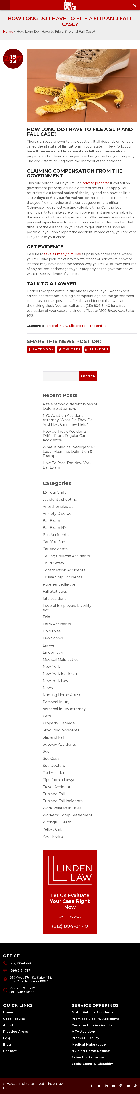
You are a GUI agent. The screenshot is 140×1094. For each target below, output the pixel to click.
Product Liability (85, 1038)
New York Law (55, 680)
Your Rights (53, 836)
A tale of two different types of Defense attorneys (70, 406)
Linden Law (53, 652)
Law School (53, 638)
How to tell (52, 631)
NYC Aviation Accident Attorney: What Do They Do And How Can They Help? (68, 419)
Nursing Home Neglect (91, 1051)
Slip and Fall (78, 326)
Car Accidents (55, 549)
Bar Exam (51, 520)
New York (51, 666)
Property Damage (59, 723)
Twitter (72, 349)
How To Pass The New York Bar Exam (67, 465)
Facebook (43, 349)
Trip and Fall (99, 326)
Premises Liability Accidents (96, 1019)
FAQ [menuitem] (6, 1038)
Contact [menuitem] (10, 1051)
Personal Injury (55, 326)
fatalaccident (54, 598)
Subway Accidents (59, 744)
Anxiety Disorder (58, 513)
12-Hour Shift (54, 492)
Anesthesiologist (58, 506)
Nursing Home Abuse (62, 695)
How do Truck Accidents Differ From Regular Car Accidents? (65, 435)
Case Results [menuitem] (14, 1019)
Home (8, 32)
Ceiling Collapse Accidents (66, 556)
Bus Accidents (56, 535)
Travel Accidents (57, 787)
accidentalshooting (60, 499)
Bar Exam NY (54, 527)
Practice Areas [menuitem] (15, 1031)
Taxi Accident (55, 772)
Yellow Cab (52, 829)
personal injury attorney (64, 709)
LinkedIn (99, 349)
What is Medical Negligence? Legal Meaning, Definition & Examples (69, 451)
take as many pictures (62, 254)
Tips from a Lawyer (60, 780)
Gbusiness (120, 1085)
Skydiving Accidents (61, 730)
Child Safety (53, 563)
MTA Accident (84, 1031)
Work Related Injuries (62, 808)
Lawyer (49, 645)
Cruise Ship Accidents (62, 577)
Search (88, 376)
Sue (46, 751)
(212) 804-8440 (70, 926)
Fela (46, 617)
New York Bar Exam (60, 673)
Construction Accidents (64, 570)
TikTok (135, 1085)
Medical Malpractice (61, 659)
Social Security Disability (92, 1064)
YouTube (128, 1085)
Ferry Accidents (57, 624)
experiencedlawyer (60, 584)
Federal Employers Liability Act (67, 607)
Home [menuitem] (8, 1012)
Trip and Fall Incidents (63, 801)
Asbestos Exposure (88, 1057)
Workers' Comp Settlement (67, 815)
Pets (47, 716)
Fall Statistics (55, 591)
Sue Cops (51, 758)
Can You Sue (54, 542)
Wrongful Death (57, 822)
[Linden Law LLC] (70, 5)
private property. (96, 183)
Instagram (113, 1085)
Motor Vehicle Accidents (93, 1012)
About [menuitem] (8, 1025)
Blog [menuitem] (7, 1044)
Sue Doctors (54, 765)
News (48, 688)
